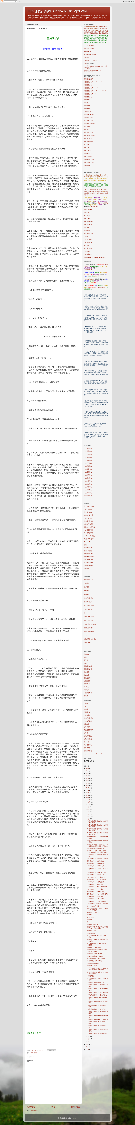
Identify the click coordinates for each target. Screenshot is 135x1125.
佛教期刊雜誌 (88, 239)
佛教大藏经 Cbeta (89, 162)
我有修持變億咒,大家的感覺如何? (96, 958)
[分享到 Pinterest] (55, 1050)
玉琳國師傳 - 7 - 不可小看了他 (95, 889)
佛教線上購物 (88, 254)
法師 (85, 663)
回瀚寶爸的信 (91, 933)
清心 (85, 613)
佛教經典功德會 (88, 565)
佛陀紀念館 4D (88, 609)
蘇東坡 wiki (87, 684)
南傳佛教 (86, 590)
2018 (87, 775)
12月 (89, 799)
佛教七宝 (86, 147)
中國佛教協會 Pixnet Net (91, 94)
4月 (89, 819)
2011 (87, 792)
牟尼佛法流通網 (88, 562)
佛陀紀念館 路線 (88, 628)
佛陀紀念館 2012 (89, 616)
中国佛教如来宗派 (89, 159)
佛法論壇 (86, 227)
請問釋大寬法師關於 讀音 (94, 953)
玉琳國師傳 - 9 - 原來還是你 (95, 884)
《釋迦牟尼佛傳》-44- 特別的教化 (97, 995)
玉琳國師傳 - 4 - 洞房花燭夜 (95, 896)
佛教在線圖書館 (91, 32)
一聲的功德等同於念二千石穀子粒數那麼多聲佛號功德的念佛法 (97, 969)
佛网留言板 (87, 165)
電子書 (86, 660)
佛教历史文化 (88, 150)
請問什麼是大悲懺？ (93, 966)
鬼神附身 (86, 690)
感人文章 (86, 675)
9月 (89, 807)
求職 (85, 63)
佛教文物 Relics (88, 120)
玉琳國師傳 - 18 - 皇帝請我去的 (96, 861)
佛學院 (86, 236)
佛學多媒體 (99, 32)
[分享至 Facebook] (53, 1050)
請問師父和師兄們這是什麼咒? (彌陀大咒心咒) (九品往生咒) (97, 927)
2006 (87, 1049)
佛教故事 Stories (89, 114)
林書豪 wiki (87, 215)
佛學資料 (86, 703)
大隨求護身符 (88, 693)
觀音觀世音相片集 (89, 605)
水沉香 (87, 189)
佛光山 (86, 635)
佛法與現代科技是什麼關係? (95, 956)
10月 (89, 804)
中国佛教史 (87, 109)
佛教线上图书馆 (88, 141)
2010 (87, 795)
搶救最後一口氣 (91, 930)
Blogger (75, 1118)
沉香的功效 (93, 189)
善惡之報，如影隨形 (93, 912)
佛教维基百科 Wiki (89, 135)
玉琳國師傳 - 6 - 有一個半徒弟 (95, 891)
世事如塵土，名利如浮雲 (94, 947)
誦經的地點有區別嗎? (93, 963)
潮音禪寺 (105, 203)
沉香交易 (99, 189)
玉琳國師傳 (34, 1053)
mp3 (89, 527)
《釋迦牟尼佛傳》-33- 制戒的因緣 (97, 1033)
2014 (87, 785)
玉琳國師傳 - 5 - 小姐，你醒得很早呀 (97, 894)
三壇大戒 (86, 212)
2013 (87, 788)
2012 (87, 790)
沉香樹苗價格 (99, 191)
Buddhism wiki (88, 269)
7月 (89, 811)
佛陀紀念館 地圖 (88, 620)
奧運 (85, 657)
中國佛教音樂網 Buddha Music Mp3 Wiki (57, 11)
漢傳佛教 (86, 587)
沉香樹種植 (91, 191)
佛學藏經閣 (87, 230)
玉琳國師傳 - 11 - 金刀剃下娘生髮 (96, 879)
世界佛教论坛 (88, 153)
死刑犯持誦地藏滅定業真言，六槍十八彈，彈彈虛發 (97, 909)
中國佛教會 (87, 712)
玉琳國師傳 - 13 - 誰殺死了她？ (96, 874)
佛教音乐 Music (88, 111)
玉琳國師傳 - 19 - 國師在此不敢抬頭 (97, 858)
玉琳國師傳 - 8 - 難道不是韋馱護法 (97, 886)
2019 (87, 773)
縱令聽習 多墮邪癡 (92, 924)
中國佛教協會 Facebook (91, 88)
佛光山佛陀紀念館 (89, 631)
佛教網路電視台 (88, 221)
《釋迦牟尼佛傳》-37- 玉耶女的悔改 (97, 1019)
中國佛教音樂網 (103, 33)
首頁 (53, 1107)
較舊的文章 (75, 1107)
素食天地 (86, 245)
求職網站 (86, 57)
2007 (87, 1047)
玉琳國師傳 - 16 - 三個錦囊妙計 (96, 866)
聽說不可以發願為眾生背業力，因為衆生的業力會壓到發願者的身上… (97, 845)
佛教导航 (86, 129)
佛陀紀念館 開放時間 (90, 624)
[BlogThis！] (50, 1050)
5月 (89, 816)
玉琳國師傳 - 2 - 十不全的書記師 (96, 901)
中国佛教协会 (88, 97)
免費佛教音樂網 (88, 79)
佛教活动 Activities (89, 123)
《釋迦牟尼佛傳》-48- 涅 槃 (95, 982)
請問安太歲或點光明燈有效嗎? (96, 848)
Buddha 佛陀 (94, 206)
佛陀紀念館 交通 (88, 579)
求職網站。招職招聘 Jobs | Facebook (95, 71)
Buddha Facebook (89, 542)
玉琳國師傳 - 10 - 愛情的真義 (95, 882)
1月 (89, 1041)
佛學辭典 (86, 583)
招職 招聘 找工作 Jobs (90, 60)
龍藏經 (86, 696)
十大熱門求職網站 (89, 45)
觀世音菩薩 (87, 678)
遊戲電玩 (86, 654)
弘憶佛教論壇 (88, 666)
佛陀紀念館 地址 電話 (90, 639)
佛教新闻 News (88, 132)
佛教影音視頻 (88, 224)
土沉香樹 (92, 193)
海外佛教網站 (88, 248)
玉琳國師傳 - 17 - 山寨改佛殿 (95, 863)
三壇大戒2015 (88, 209)
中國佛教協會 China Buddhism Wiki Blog (95, 91)
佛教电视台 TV (88, 126)
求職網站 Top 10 (89, 48)
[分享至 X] (52, 1050)
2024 (87, 771)
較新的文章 (31, 1107)
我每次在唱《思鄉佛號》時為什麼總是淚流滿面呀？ (97, 972)
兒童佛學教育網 (88, 233)
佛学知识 (86, 144)
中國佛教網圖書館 (93, 33)
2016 (87, 780)
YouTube (89, 536)
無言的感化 (90, 917)
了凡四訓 (103, 30)
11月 (89, 802)
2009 (87, 797)
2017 (87, 778)
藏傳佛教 (86, 594)
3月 (89, 1036)
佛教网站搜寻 (88, 138)
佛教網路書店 (88, 242)
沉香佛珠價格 (100, 193)
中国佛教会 (87, 100)
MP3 (88, 469)
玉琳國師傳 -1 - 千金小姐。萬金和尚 (97, 903)
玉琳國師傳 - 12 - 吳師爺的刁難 (96, 877)
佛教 (95, 287)
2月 (89, 1039)
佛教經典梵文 (101, 287)
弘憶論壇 (86, 568)
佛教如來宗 (87, 218)
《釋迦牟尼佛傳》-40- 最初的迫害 (97, 1009)
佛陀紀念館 (87, 642)
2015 (87, 783)
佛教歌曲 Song (88, 117)
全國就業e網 (87, 51)
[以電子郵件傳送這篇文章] (48, 1050)
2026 (87, 768)
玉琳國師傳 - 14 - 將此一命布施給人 (97, 872)
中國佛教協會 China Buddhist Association (96, 82)
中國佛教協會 (88, 85)
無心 (88, 922)
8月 (89, 809)
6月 (89, 814)
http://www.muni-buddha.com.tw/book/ (95, 257)
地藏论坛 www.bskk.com (91, 103)
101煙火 (86, 687)
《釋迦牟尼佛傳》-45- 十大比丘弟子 (97, 992)
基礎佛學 (86, 672)
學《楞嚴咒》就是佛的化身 (95, 961)
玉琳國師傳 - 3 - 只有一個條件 (95, 899)
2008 (87, 1044)
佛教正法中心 (88, 156)
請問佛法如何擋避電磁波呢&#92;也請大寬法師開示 (97, 950)
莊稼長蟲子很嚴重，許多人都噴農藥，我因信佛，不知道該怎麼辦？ (97, 851)
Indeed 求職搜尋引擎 (90, 54)
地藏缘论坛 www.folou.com (92, 105)
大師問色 (89, 919)
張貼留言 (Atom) (35, 1110)
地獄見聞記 (90, 976)
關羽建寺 (89, 915)
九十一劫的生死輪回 (93, 906)
